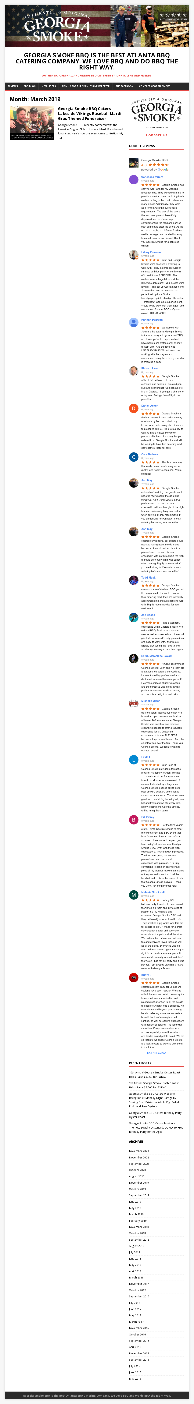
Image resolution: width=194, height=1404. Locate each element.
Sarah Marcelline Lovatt (156, 656)
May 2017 (135, 1315)
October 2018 (137, 1233)
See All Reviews (156, 1053)
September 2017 (139, 1296)
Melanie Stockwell (153, 892)
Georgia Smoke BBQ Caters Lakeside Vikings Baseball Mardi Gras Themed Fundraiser (89, 113)
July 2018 (134, 1252)
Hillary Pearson (151, 252)
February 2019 (138, 1220)
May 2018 (135, 1265)
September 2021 (139, 1163)
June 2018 (135, 1258)
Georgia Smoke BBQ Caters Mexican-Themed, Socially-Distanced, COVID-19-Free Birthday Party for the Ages (156, 1127)
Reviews (13, 86)
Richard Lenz (149, 368)
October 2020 (137, 1170)
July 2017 (134, 1303)
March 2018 (136, 1277)
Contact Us (156, 134)
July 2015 (134, 1366)
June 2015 (135, 1372)
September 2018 (139, 1239)
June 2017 (135, 1309)
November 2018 (139, 1227)
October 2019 (137, 1189)
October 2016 (137, 1334)
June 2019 (135, 1201)
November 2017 (139, 1283)
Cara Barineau (150, 454)
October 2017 (137, 1290)
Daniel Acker (149, 405)
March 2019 (136, 1214)
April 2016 (135, 1347)
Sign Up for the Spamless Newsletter (86, 86)
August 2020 (136, 1176)
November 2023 (139, 1151)
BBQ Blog (30, 86)
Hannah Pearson (152, 319)
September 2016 (139, 1340)
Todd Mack (148, 577)
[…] (60, 138)
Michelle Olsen (150, 701)
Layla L (146, 757)
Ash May (147, 480)
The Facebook (124, 86)
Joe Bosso (148, 615)
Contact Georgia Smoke (154, 86)
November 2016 (139, 1328)
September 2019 (139, 1195)
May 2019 (135, 1208)
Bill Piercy (147, 817)
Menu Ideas (48, 86)
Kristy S (146, 975)
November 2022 (139, 1157)
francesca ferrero (152, 177)
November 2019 (139, 1182)
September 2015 (139, 1359)
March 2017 (136, 1322)
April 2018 (135, 1271)
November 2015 (139, 1353)
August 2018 (136, 1246)
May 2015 (135, 1378)
